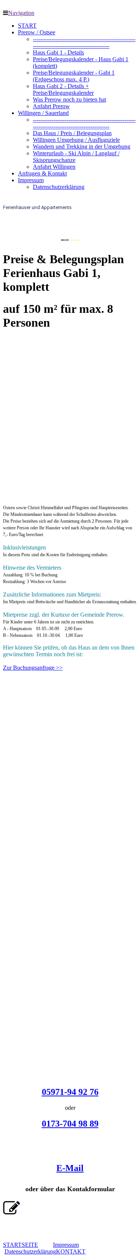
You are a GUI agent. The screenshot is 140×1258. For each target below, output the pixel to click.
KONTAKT (70, 1251)
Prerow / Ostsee (36, 32)
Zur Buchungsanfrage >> (33, 667)
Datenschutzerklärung (58, 187)
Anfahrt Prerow (51, 106)
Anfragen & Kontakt (42, 173)
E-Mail (70, 1168)
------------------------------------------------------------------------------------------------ (84, 42)
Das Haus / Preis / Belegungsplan (72, 133)
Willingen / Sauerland (43, 113)
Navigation (21, 13)
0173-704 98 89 (70, 1123)
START (27, 25)
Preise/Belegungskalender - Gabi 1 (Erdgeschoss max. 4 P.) (74, 75)
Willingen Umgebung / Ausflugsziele (76, 140)
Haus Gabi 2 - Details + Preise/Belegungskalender (63, 89)
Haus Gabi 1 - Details (58, 52)
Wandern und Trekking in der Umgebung (81, 146)
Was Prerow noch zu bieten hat (69, 99)
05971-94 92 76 (70, 1092)
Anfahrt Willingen (54, 167)
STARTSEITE (20, 1245)
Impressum (31, 180)
